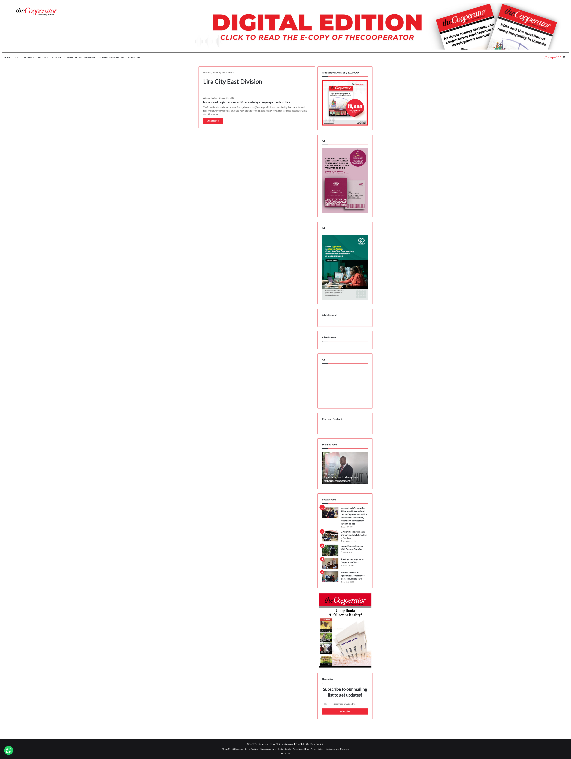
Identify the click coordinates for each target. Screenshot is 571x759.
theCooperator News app (337, 749)
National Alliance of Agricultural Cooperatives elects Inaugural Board (353, 575)
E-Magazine (134, 57)
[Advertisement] (345, 385)
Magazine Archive (268, 749)
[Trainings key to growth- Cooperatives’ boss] (330, 563)
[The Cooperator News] (36, 11)
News (16, 57)
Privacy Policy (317, 749)
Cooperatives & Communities (80, 57)
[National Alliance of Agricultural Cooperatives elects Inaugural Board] (330, 576)
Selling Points (284, 749)
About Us (226, 749)
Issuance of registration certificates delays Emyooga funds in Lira (246, 102)
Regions (42, 57)
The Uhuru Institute (315, 744)
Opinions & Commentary (111, 57)
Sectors (28, 57)
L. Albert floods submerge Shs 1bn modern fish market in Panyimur (354, 534)
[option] (345, 468)
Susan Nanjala (211, 98)
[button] (8, 750)
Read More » (213, 120)
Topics (55, 57)
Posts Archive (251, 749)
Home (7, 57)
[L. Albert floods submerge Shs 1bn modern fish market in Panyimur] (330, 535)
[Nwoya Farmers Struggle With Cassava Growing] (330, 550)
